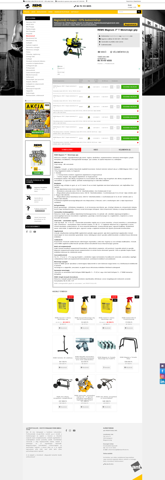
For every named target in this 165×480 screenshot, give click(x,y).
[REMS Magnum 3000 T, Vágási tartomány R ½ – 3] (89, 97)
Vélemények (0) (120, 52)
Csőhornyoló (30, 77)
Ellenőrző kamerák (31, 75)
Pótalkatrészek (109, 64)
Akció (33, 12)
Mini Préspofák (30, 31)
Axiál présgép (30, 93)
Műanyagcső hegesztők (33, 88)
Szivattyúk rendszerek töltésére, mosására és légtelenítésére (35, 62)
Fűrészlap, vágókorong (33, 54)
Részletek (64, 328)
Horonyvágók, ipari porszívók (35, 79)
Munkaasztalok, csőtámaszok (35, 95)
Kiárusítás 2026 (31, 22)
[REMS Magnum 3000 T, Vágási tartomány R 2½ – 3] (89, 87)
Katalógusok (41, 12)
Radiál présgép (30, 29)
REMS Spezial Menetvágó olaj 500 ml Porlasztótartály (85, 318)
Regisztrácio (129, 1)
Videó (103, 52)
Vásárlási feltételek (61, 12)
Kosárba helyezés (130, 87)
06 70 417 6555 (104, 61)
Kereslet (107, 368)
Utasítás (100, 64)
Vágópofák (29, 91)
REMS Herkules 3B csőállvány (62, 358)
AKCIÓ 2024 (30, 24)
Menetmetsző (30, 36)
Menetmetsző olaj (31, 40)
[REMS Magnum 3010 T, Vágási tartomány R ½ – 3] (89, 117)
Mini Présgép (30, 27)
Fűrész (28, 52)
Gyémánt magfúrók (32, 45)
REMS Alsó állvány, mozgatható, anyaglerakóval (62, 397)
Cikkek (50, 12)
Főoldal (27, 12)
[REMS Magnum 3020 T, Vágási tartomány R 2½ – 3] (89, 128)
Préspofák (29, 33)
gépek (53, 434)
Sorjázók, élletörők (31, 81)
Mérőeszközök (30, 70)
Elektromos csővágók (32, 49)
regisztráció (125, 36)
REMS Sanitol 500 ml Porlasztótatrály (129, 318)
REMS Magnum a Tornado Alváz (128, 358)
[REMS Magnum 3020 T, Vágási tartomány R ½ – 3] (89, 138)
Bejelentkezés (137, 1)
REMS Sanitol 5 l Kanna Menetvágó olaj (106, 318)
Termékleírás (66, 149)
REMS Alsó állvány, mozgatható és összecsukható (106, 397)
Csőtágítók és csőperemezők (35, 84)
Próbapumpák (30, 68)
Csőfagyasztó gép (31, 65)
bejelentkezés (114, 36)
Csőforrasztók (30, 86)
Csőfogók (29, 59)
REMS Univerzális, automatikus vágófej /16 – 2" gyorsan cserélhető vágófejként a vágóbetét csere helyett (84, 398)
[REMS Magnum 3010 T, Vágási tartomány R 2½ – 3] (89, 106)
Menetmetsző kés (31, 38)
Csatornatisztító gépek (33, 72)
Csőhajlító (29, 43)
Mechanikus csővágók (33, 47)
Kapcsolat (75, 12)
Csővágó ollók (30, 56)
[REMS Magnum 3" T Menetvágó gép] (73, 45)
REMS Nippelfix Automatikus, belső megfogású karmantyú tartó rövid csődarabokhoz (84, 358)
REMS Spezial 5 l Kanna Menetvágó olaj (63, 318)
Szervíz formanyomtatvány (35, 101)
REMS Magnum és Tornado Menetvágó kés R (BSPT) (106, 358)
